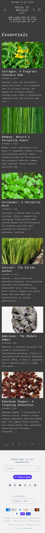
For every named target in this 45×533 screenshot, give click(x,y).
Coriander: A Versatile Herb (21, 203)
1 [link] (6, 444)
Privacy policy (34, 521)
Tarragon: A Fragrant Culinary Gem (19, 73)
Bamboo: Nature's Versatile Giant (16, 138)
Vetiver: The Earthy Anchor (18, 269)
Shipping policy (33, 525)
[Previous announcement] (4, 19)
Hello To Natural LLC (21, 518)
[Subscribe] (37, 468)
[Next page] (38, 444)
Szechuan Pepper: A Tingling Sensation (17, 403)
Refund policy (19, 521)
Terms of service (15, 525)
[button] (4, 10)
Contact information (24, 528)
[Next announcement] (40, 19)
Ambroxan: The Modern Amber (19, 337)
